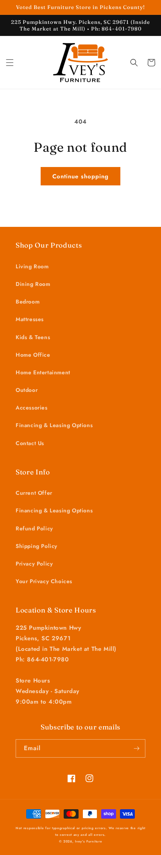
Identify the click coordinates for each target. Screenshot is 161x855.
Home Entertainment (43, 372)
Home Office (33, 355)
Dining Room (33, 284)
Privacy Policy (34, 564)
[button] (9, 62)
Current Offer (34, 493)
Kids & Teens (33, 337)
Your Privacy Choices (44, 581)
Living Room (32, 266)
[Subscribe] (136, 748)
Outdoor (27, 390)
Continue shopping (80, 176)
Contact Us (30, 443)
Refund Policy (34, 528)
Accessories (32, 407)
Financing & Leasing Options (54, 425)
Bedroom (27, 301)
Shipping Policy (36, 546)
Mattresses (30, 319)
